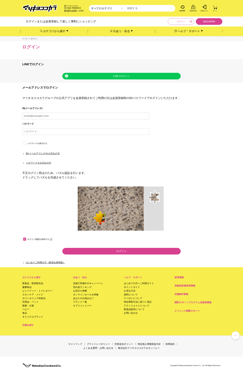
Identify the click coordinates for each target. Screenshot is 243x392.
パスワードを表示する (37, 143)
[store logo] (40, 8)
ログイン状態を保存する (38, 239)
